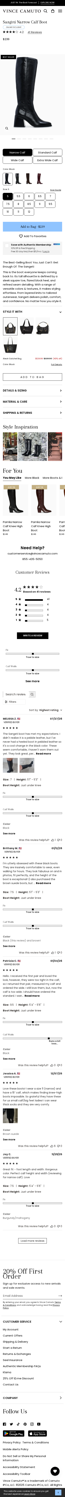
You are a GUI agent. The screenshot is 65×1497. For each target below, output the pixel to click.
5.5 (18, 196)
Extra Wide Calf (47, 160)
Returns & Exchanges (17, 1354)
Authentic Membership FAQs (22, 1366)
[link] (4, 1424)
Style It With (12, 312)
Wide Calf (17, 160)
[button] (32, 446)
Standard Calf (47, 152)
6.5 (40, 196)
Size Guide (55, 190)
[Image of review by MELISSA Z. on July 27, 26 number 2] (27, 765)
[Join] (57, 1296)
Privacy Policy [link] (12, 1442)
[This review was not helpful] (58, 839)
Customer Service (17, 1322)
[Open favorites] (55, 1471)
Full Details (56, 364)
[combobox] (45, 710)
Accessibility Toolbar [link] (16, 1474)
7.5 (8, 204)
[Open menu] (60, 11)
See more (32, 681)
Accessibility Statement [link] (19, 1467)
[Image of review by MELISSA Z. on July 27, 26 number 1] (10, 765)
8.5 (29, 204)
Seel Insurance (12, 1360)
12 (29, 212)
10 (8, 212)
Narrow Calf (17, 152)
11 (18, 212)
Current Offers (12, 1335)
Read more (43, 753)
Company (10, 1398)
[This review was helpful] (52, 840)
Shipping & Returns (17, 413)
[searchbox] (16, 694)
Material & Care (15, 402)
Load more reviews (32, 1241)
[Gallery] (15, 500)
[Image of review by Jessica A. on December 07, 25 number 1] (10, 1115)
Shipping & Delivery (15, 1342)
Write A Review (32, 635)
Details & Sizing (15, 390)
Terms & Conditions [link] (35, 1442)
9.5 (50, 204)
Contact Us (10, 1384)
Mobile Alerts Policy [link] (15, 1449)
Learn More (29, 1494)
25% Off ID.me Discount (18, 1378)
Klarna (7, 1372)
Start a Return (12, 1348)
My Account (11, 1329)
